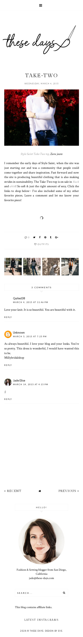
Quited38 (19, 298)
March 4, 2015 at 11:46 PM (30, 302)
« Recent (12, 491)
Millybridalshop (14, 357)
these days (36, 631)
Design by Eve (53, 631)
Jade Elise (19, 380)
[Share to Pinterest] (45, 237)
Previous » (69, 491)
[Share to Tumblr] (51, 237)
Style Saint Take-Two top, (35, 154)
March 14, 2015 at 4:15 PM (30, 384)
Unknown (19, 332)
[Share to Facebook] (40, 237)
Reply (8, 317)
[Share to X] (34, 237)
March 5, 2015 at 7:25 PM (30, 336)
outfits (43, 244)
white (12, 186)
